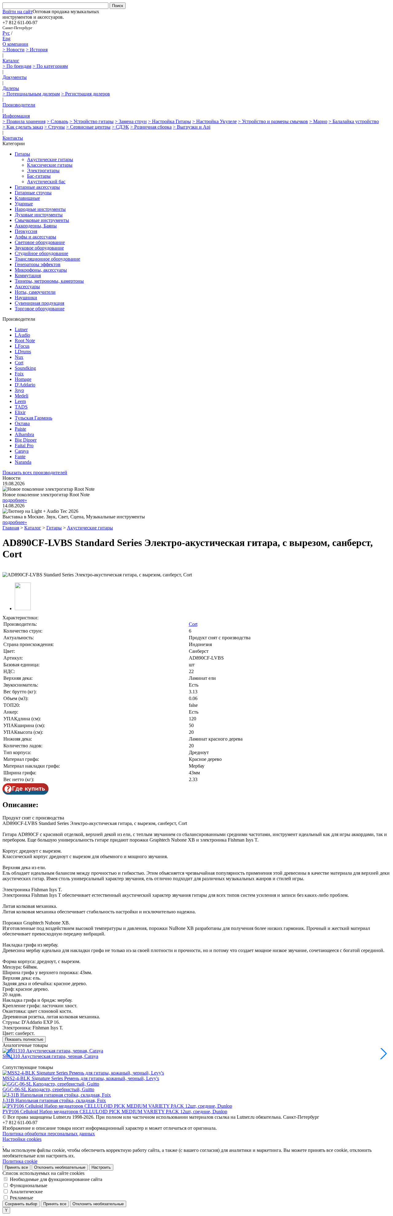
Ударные (24, 203)
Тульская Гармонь (33, 417)
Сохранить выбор (21, 1204)
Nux (19, 357)
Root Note (25, 340)
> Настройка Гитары (169, 121)
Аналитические (26, 1191)
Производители (18, 104)
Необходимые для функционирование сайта (56, 1179)
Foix (19, 373)
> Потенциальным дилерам (31, 93)
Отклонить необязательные (59, 1167)
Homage (23, 379)
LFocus (22, 346)
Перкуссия (26, 231)
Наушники (26, 297)
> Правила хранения (23, 121)
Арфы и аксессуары (35, 236)
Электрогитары (43, 170)
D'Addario (25, 384)
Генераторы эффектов (37, 264)
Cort (19, 362)
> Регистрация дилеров (85, 93)
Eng (6, 38)
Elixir (20, 412)
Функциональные (28, 1185)
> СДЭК (120, 127)
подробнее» (14, 500)
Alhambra (24, 434)
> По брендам (16, 66)
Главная (10, 527)
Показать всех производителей (34, 472)
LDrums (23, 351)
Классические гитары (49, 165)
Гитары (22, 154)
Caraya (22, 451)
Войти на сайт (17, 11)
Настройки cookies (21, 1139)
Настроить (101, 1167)
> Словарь (57, 121)
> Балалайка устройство (354, 121)
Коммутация (28, 275)
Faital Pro (24, 445)
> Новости (13, 49)
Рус (6, 33)
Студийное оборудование (41, 253)
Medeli (21, 395)
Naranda (23, 462)
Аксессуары (27, 286)
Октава (22, 423)
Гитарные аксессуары (37, 187)
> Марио (318, 121)
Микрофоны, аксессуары (41, 270)
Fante (20, 456)
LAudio (22, 335)
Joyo (19, 390)
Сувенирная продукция (39, 303)
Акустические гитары (50, 159)
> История (37, 49)
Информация (16, 115)
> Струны (54, 127)
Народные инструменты (40, 209)
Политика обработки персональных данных (48, 1133)
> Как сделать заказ (22, 127)
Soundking (25, 368)
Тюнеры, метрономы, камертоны (49, 281)
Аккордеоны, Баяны (36, 225)
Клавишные (27, 198)
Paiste (20, 429)
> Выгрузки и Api (191, 127)
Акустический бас (46, 181)
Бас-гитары (39, 176)
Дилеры (10, 88)
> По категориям (50, 66)
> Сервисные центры (88, 127)
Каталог (10, 60)
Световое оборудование (40, 242)
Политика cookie (19, 1161)
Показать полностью (24, 1039)
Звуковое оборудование (39, 247)
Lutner (21, 329)
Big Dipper (26, 440)
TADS (21, 406)
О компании (15, 44)
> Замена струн (131, 121)
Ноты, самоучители (35, 292)
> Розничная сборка (151, 127)
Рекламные (21, 1197)
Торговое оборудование (39, 308)
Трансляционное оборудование (47, 258)
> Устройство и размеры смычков (273, 121)
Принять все (16, 1167)
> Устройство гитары (91, 121)
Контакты (12, 138)
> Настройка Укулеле (214, 121)
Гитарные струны (33, 192)
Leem (20, 401)
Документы (14, 77)
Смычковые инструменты (42, 220)
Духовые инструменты (39, 214)
